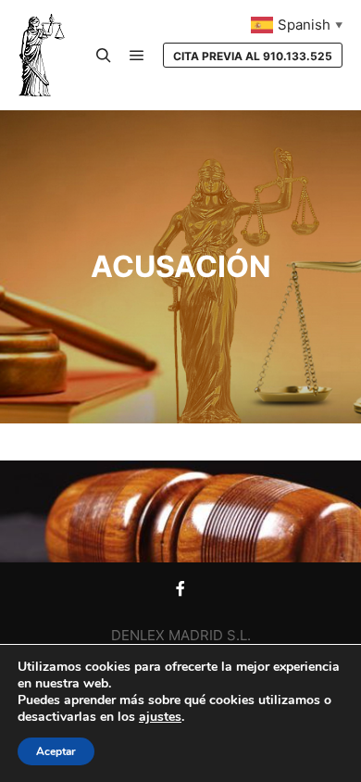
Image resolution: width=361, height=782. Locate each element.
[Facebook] (180, 588)
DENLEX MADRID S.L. (181, 635)
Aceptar (56, 751)
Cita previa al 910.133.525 (252, 56)
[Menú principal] (137, 56)
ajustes (160, 717)
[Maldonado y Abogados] (42, 55)
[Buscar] (103, 56)
